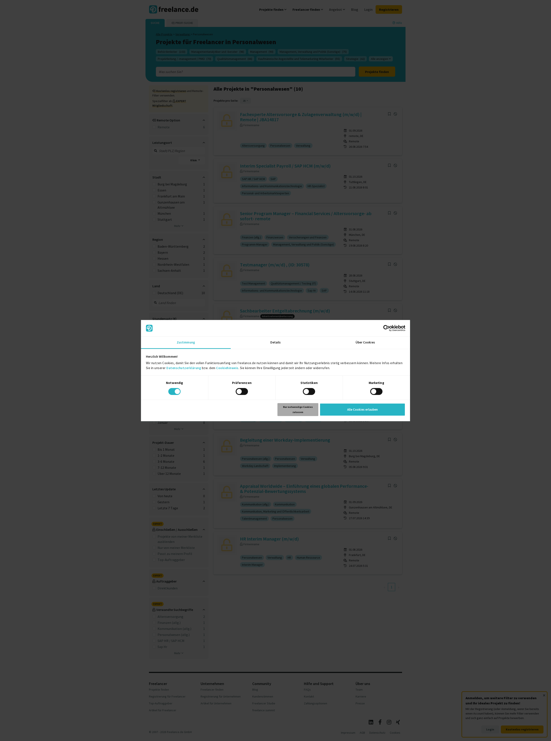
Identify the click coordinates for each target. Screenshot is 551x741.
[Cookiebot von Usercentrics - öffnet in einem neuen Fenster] (386, 328)
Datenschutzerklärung (183, 368)
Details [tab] (275, 342)
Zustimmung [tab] (186, 342)
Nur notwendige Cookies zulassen (298, 409)
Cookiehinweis (227, 368)
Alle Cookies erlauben (362, 409)
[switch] (242, 391)
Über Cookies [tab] (365, 342)
